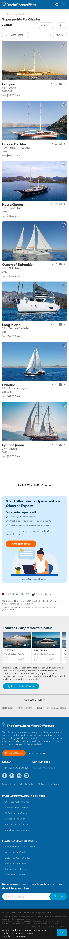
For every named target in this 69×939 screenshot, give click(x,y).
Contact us (39, 753)
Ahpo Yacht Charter (15, 874)
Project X (40, 650)
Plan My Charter (14, 753)
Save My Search (44, 594)
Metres (44, 25)
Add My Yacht (26, 783)
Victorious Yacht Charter (17, 857)
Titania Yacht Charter (15, 869)
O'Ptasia (10, 650)
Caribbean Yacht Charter (17, 829)
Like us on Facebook (4, 776)
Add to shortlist (63, 44)
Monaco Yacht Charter (16, 807)
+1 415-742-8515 (43, 768)
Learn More (20, 936)
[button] (62, 60)
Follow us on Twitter (12, 776)
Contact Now (21, 543)
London (6, 762)
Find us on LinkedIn (26, 776)
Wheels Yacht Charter (16, 852)
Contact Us (8, 783)
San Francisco (41, 762)
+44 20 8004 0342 (14, 768)
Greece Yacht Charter (16, 818)
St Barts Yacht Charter (16, 813)
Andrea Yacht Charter (16, 863)
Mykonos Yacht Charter (17, 824)
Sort (61, 35)
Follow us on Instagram (19, 776)
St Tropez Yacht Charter (17, 801)
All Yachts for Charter (23, 686)
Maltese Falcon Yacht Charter (20, 846)
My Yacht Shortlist (17, 594)
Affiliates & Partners (48, 783)
